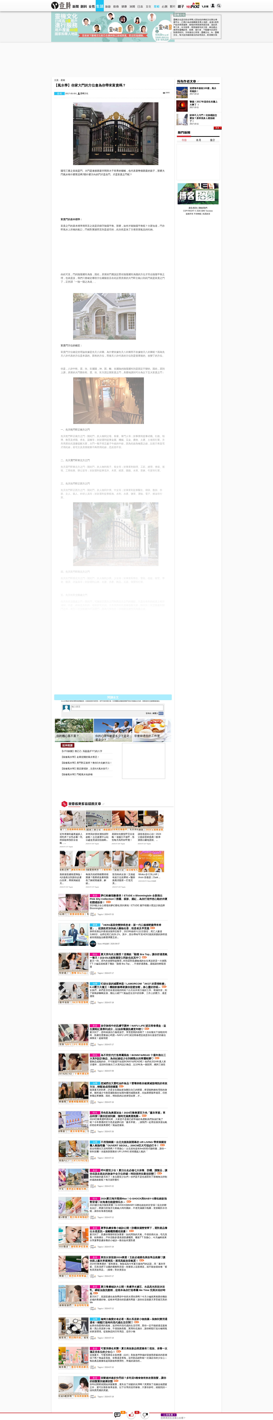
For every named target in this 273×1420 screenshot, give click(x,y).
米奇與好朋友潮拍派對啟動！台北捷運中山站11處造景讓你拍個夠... (97, 837)
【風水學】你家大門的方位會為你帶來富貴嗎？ (92, 682)
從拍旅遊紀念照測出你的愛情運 (177, 1418)
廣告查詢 (193, 208)
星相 (63, 80)
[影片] (173, 5)
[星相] (156, 5)
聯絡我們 (203, 208)
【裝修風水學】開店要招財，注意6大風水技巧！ (85, 768)
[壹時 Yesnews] (61, 10)
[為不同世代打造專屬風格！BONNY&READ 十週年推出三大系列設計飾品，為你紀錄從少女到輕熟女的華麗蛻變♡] (112, 1075)
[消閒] (132, 5)
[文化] (148, 5)
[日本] (140, 5)
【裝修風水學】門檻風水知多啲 (77, 774)
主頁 (56, 80)
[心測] (165, 5)
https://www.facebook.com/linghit (84, 691)
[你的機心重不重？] (74, 730)
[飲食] (116, 5)
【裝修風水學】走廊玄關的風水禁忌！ (80, 757)
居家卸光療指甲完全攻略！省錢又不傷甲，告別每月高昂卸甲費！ (123, 837)
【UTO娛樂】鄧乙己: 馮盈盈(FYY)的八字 (81, 751)
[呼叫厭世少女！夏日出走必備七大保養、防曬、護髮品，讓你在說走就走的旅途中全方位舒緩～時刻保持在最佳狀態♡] (112, 1190)
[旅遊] (108, 5)
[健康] (124, 5)
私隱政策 (206, 214)
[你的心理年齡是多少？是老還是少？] (113, 730)
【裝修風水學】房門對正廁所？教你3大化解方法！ (86, 763)
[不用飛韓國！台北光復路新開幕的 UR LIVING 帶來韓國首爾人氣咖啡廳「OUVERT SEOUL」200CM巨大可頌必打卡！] (112, 1162)
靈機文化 (84, 93)
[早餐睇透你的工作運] (152, 730)
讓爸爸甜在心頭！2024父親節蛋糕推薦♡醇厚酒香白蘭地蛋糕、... (149, 837)
